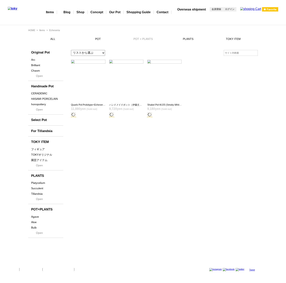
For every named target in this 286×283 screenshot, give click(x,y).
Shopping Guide (138, 12)
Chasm (35, 70)
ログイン (229, 9)
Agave (35, 216)
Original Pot (40, 52)
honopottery (38, 104)
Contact (162, 12)
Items (50, 12)
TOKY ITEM (233, 38)
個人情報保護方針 (30, 269)
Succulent (37, 188)
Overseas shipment (191, 9)
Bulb (34, 227)
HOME (31, 30)
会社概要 (12, 269)
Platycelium (38, 182)
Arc (33, 59)
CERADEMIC (39, 93)
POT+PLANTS (42, 209)
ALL (52, 38)
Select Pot (39, 120)
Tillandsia (37, 193)
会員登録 (216, 9)
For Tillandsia (41, 131)
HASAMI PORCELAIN (44, 98)
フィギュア (38, 149)
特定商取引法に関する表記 (58, 269)
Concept (96, 12)
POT (98, 38)
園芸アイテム (39, 160)
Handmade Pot (42, 86)
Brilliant (35, 65)
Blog (66, 12)
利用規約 (81, 269)
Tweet (252, 270)
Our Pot (114, 12)
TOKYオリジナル (41, 154)
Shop (80, 12)
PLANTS (188, 38)
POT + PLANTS (143, 38)
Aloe (34, 222)
